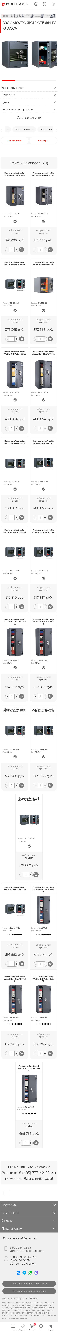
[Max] (36, 1275)
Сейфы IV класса (24, 129)
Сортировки (15, 140)
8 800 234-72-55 (20, 1247)
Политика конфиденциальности (29, 1283)
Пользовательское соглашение (29, 1291)
